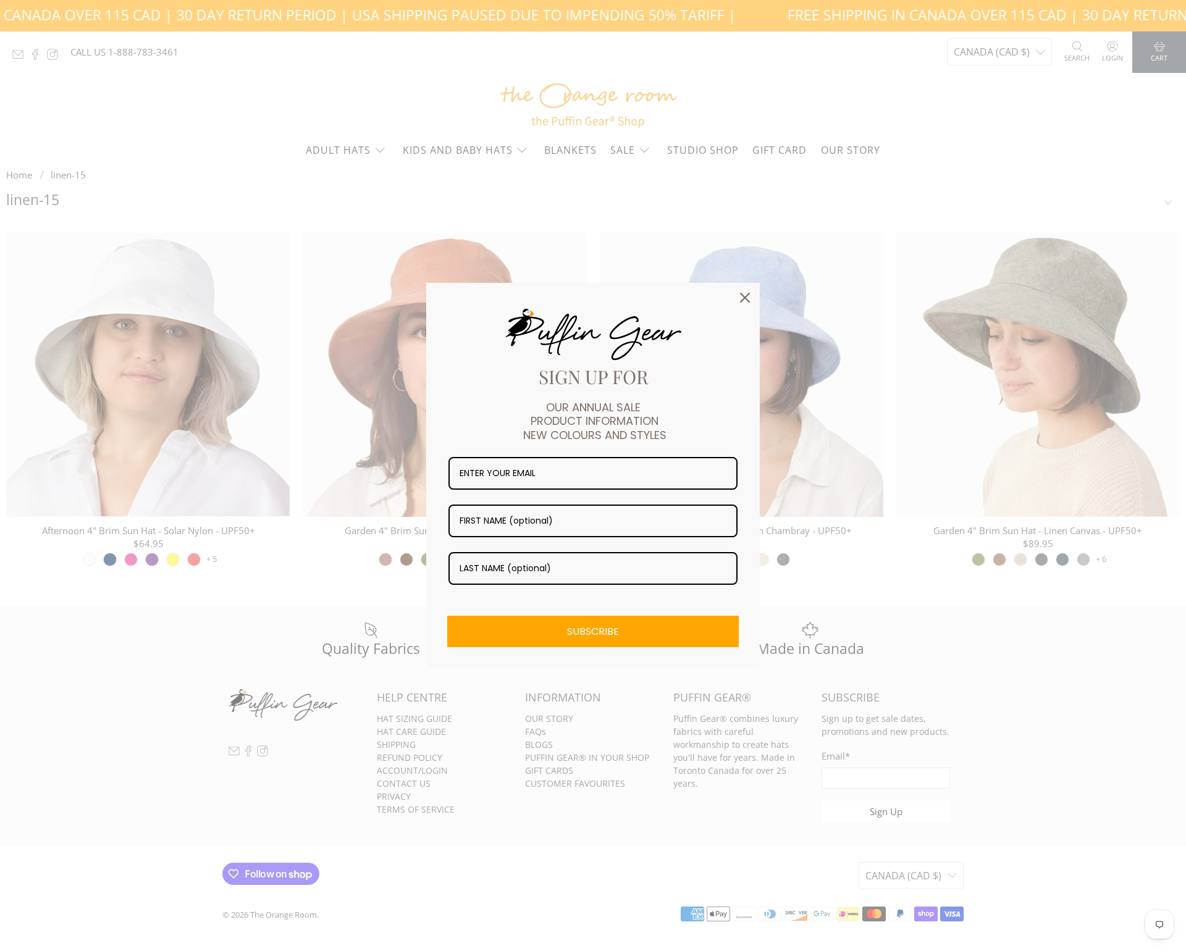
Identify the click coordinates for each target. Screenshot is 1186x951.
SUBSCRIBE (593, 631)
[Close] (745, 297)
